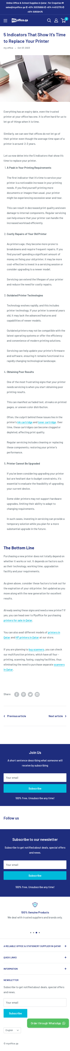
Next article (56, 716)
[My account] (56, 20)
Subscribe (35, 788)
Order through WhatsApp (46, 1023)
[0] (63, 20)
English (9, 1030)
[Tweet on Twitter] (30, 694)
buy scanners (36, 649)
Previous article (16, 716)
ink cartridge (24, 422)
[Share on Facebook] (16, 694)
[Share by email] (37, 694)
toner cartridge (47, 422)
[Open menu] (5, 20)
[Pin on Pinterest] (23, 694)
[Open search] (49, 20)
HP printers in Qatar (27, 637)
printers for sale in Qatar (18, 620)
